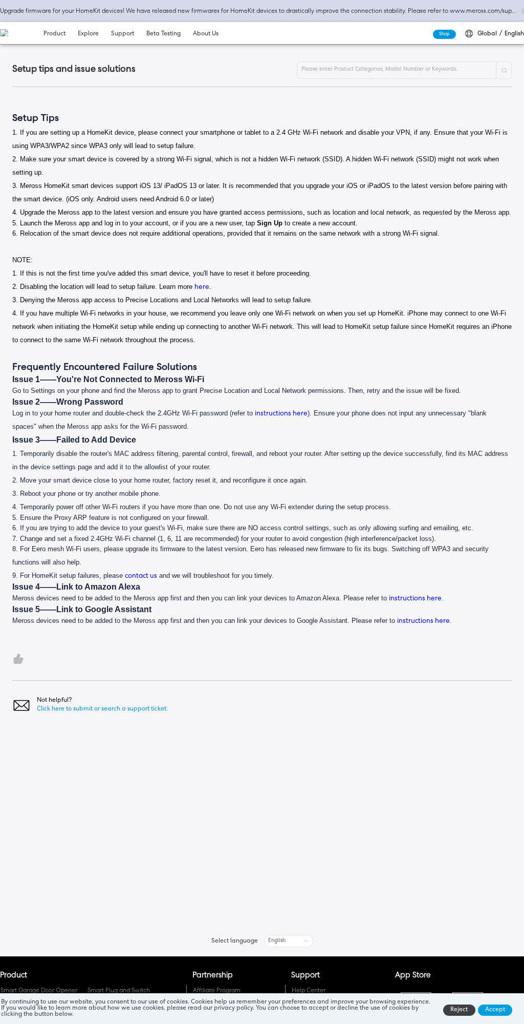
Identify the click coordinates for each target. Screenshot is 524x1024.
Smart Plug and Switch (119, 991)
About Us (206, 34)
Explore (88, 34)
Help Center (308, 991)
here (201, 287)
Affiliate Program (217, 991)
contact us (141, 576)
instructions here (281, 414)
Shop (444, 34)
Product (54, 34)
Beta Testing (163, 34)
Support (122, 34)
